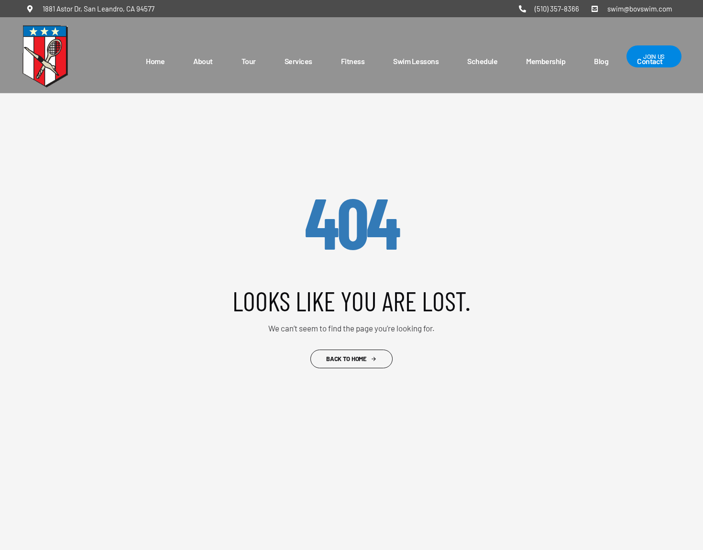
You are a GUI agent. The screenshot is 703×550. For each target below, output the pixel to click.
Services (298, 61)
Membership (545, 61)
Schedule (482, 61)
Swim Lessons (416, 61)
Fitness (353, 61)
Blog (601, 61)
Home (155, 61)
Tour (249, 61)
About (203, 61)
